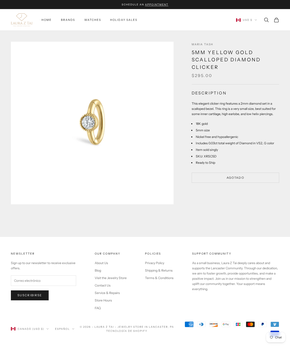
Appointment (156, 4)
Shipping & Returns (159, 270)
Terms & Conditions (159, 278)
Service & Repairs (107, 293)
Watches (92, 20)
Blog (98, 270)
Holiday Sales (123, 20)
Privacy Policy (154, 263)
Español (62, 328)
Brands (68, 20)
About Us (101, 263)
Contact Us (103, 285)
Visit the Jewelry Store (111, 278)
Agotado (235, 177)
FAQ (98, 308)
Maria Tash (202, 44)
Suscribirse (29, 295)
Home (46, 20)
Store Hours (103, 300)
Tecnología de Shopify (126, 331)
